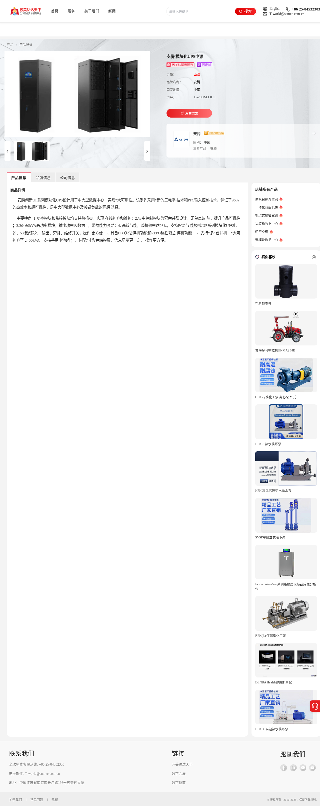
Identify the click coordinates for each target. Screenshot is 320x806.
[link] (10, 44)
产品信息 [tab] (18, 178)
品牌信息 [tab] (43, 178)
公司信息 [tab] (67, 178)
